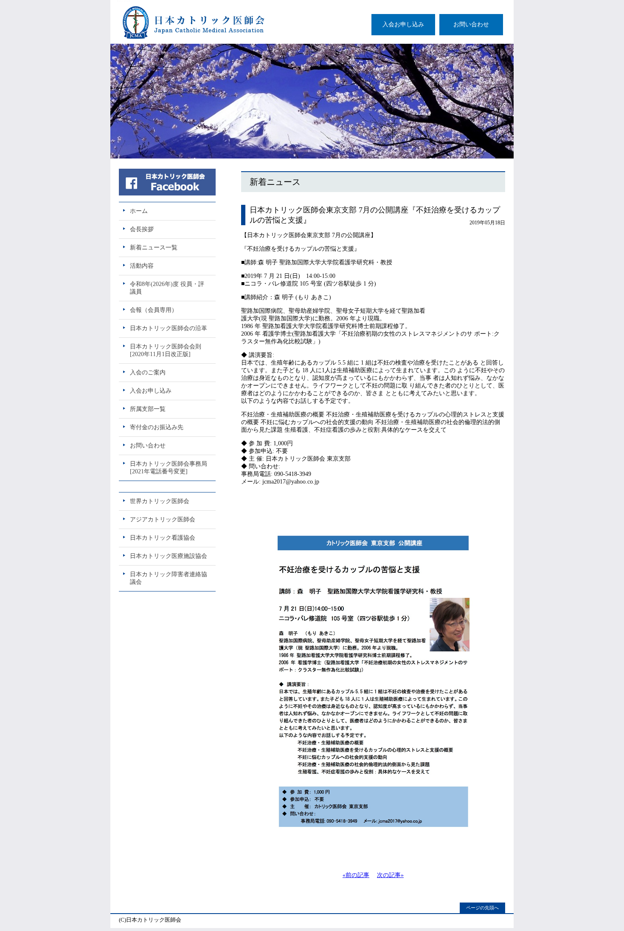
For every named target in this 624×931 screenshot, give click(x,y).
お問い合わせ (471, 24)
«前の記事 (356, 875)
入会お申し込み (403, 24)
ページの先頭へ (482, 907)
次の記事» (390, 875)
